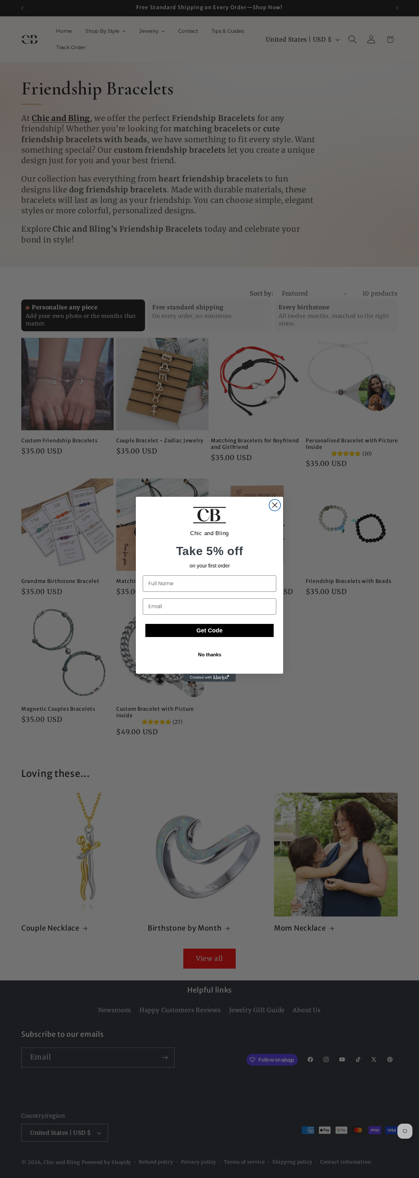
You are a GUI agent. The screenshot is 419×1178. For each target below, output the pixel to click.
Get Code (209, 630)
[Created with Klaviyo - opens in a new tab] (209, 678)
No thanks (209, 654)
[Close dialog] (275, 505)
